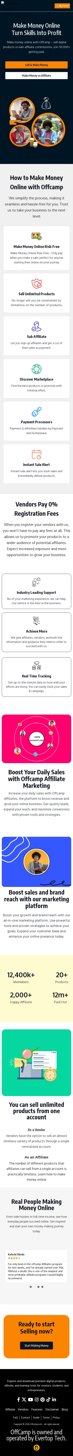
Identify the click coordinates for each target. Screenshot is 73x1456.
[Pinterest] (43, 1400)
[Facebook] (18, 1400)
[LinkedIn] (54, 1400)
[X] (24, 1400)
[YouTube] (30, 1400)
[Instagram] (37, 1400)
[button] (31, 1287)
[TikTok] (48, 1400)
